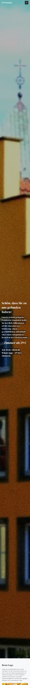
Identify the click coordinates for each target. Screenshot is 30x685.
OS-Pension (7, 2)
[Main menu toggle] (26, 2)
